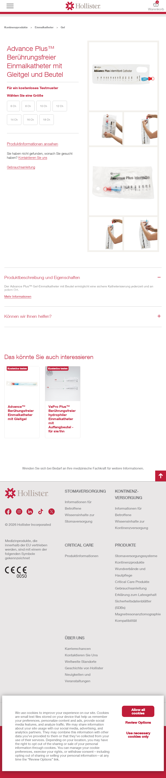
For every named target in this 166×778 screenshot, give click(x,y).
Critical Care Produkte (132, 582)
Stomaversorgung (85, 491)
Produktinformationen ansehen (32, 144)
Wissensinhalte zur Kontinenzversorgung (131, 524)
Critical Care (79, 545)
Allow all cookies (138, 711)
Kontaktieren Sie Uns (81, 655)
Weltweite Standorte (80, 661)
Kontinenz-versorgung (128, 494)
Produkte (125, 545)
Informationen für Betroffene (78, 505)
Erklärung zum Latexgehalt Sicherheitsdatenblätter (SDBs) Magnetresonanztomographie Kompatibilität (136, 607)
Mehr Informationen (17, 296)
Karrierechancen (78, 648)
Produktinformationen (81, 556)
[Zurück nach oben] (160, 476)
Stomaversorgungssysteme (136, 556)
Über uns (75, 637)
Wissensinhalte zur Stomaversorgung (79, 518)
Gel (63, 27)
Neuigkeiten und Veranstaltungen (77, 677)
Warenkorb (156, 6)
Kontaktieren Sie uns (32, 157)
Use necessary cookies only (138, 734)
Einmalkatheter (44, 27)
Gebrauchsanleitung (21, 167)
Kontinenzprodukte (16, 27)
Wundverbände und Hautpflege (130, 572)
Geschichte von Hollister (84, 668)
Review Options (138, 722)
